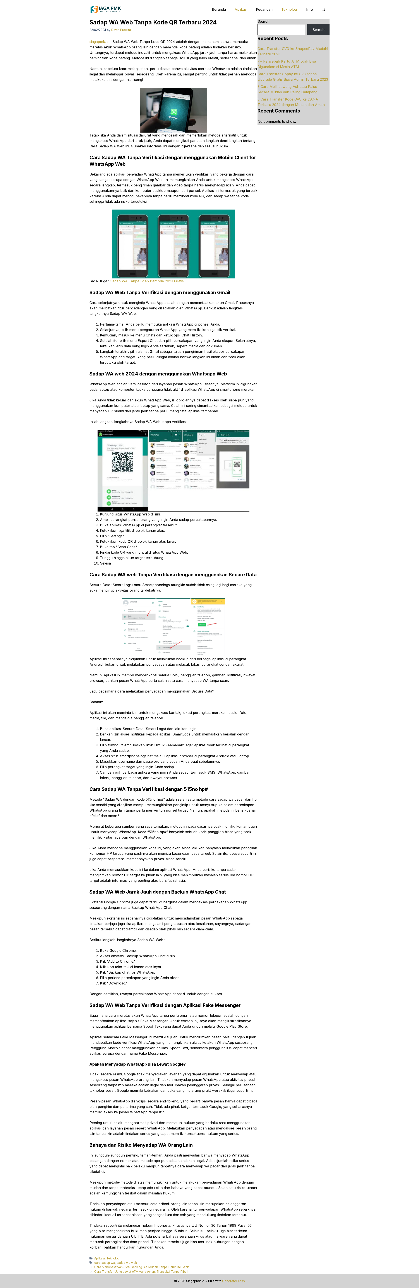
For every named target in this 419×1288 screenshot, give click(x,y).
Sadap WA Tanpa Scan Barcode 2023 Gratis (147, 281)
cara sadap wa (104, 1262)
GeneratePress (233, 1281)
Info (309, 9)
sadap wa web (127, 1262)
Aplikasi (241, 9)
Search (264, 21)
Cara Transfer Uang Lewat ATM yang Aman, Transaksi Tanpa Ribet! (141, 1271)
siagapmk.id (98, 41)
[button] (323, 9)
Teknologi (289, 9)
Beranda (219, 9)
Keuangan (264, 9)
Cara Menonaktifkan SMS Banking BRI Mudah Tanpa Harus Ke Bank (141, 1267)
